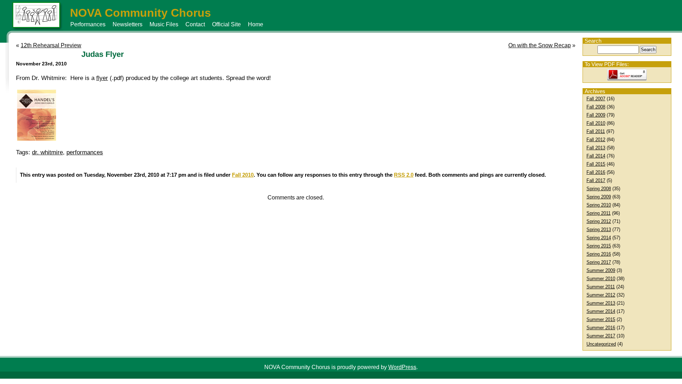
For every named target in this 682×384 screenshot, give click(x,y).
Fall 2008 (595, 107)
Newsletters (127, 24)
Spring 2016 (598, 254)
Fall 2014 (595, 156)
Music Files (164, 24)
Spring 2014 (598, 237)
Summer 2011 (600, 286)
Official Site (226, 24)
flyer (102, 78)
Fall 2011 (595, 131)
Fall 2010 (595, 123)
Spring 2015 (598, 246)
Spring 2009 (598, 196)
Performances (87, 24)
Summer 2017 (600, 335)
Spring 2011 (598, 213)
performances (84, 152)
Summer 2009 (600, 270)
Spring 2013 (598, 229)
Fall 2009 (595, 115)
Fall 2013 (595, 147)
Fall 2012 (595, 139)
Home (255, 24)
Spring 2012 (598, 221)
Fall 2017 (595, 180)
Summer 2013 (600, 303)
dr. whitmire (47, 152)
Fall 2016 (595, 172)
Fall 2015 (595, 164)
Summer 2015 (600, 319)
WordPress (402, 367)
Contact (195, 24)
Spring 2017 (598, 262)
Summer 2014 (600, 311)
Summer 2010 (600, 278)
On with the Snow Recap (539, 45)
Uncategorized (601, 344)
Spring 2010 (598, 205)
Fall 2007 (595, 98)
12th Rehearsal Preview (51, 45)
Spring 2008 (598, 188)
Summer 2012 (600, 295)
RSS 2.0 (403, 175)
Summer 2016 (600, 327)
